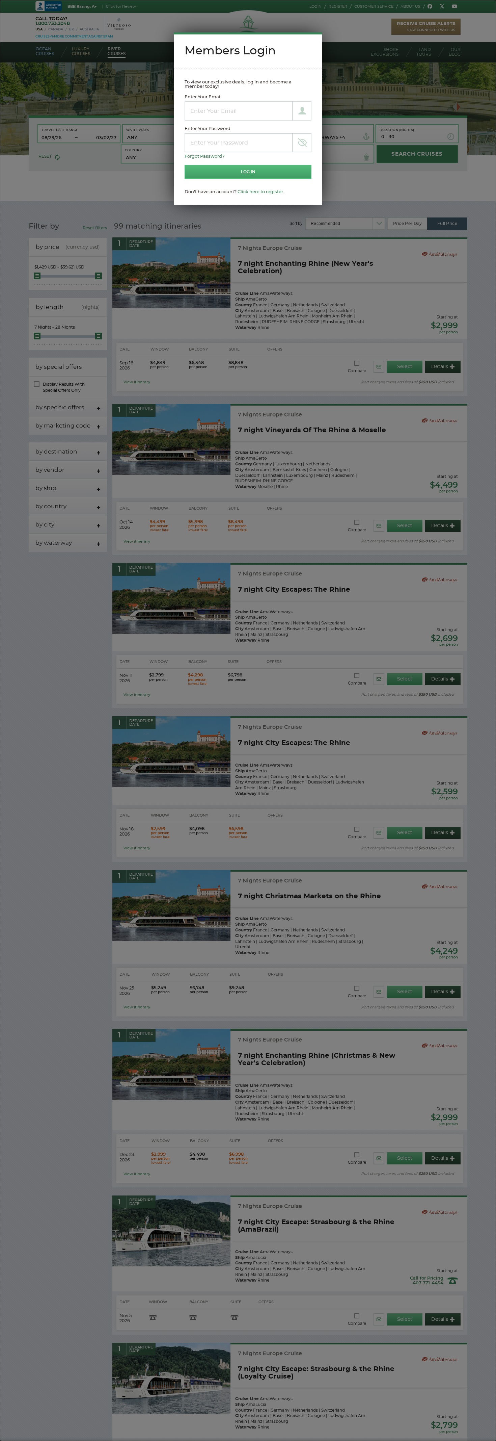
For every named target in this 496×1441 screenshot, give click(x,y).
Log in (248, 172)
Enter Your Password (207, 129)
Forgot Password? (204, 156)
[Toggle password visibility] (301, 142)
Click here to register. (261, 192)
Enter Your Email (203, 97)
